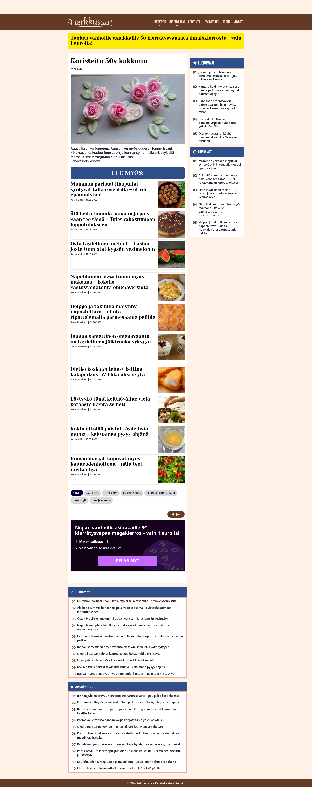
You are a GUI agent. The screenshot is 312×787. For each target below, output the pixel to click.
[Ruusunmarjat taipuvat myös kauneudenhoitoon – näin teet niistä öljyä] (171, 469)
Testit (227, 22)
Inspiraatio (177, 22)
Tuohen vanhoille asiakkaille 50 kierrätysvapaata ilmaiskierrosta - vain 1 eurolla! (156, 40)
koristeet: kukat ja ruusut (161, 492)
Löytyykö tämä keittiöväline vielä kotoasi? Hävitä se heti (110, 401)
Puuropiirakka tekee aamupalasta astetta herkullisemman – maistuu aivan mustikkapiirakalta (128, 735)
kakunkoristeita (132, 492)
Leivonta (194, 22)
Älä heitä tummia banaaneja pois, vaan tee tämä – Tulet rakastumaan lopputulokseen (113, 219)
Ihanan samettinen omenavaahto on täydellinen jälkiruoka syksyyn (111, 338)
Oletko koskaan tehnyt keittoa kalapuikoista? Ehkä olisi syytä (108, 371)
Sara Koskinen (79, 292)
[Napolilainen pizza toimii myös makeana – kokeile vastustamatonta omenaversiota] (171, 287)
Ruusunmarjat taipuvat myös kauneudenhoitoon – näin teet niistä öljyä (106, 464)
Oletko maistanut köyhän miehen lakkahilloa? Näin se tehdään (120, 727)
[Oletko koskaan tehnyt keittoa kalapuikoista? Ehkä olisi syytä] (171, 380)
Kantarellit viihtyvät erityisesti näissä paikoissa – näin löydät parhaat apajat (128, 702)
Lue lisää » (127, 157)
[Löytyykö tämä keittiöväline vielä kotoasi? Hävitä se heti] (171, 409)
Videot (238, 22)
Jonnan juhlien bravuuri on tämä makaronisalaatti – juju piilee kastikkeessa (128, 696)
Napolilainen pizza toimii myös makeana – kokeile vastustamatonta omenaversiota (110, 282)
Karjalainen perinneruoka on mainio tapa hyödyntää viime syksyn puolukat (128, 744)
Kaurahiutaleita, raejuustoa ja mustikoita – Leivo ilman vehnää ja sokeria (126, 762)
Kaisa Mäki (77, 199)
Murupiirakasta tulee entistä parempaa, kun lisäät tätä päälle (118, 768)
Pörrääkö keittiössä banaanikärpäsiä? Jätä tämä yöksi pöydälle (120, 720)
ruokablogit (79, 500)
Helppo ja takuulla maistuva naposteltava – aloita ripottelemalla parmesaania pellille (113, 312)
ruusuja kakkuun (101, 500)
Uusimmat (82, 592)
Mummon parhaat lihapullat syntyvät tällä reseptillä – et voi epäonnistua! (108, 189)
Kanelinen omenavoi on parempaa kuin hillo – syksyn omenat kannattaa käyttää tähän (126, 711)
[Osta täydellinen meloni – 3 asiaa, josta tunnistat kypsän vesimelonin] (171, 254)
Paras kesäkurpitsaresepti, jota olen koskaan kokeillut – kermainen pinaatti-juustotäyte (129, 753)
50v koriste (92, 492)
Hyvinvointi (211, 22)
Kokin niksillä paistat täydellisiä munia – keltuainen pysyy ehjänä (110, 431)
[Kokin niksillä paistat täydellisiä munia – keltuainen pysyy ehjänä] (171, 439)
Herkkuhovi (91, 161)
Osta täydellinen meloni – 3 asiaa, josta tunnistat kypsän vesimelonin (113, 246)
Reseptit (160, 22)
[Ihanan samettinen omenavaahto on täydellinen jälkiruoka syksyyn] (171, 347)
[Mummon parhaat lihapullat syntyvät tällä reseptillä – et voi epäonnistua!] (171, 194)
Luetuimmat (83, 686)
